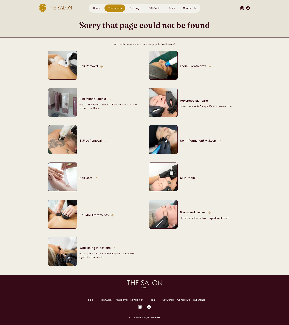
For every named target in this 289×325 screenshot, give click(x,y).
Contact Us (183, 299)
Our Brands (199, 299)
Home (90, 299)
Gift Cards (168, 299)
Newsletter (137, 299)
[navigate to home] (55, 8)
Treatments (121, 299)
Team (152, 299)
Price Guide (105, 299)
